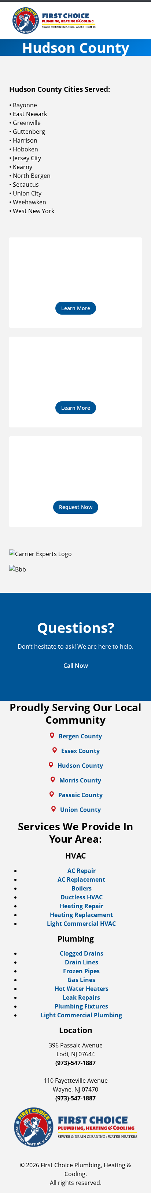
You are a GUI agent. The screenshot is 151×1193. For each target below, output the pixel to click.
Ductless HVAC (81, 897)
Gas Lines (81, 980)
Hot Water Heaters (81, 989)
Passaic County (80, 795)
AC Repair (81, 871)
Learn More (75, 308)
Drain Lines (81, 962)
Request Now (75, 507)
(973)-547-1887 (75, 1063)
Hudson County (80, 766)
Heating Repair (81, 906)
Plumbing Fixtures (81, 1006)
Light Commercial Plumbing (81, 1015)
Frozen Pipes (81, 971)
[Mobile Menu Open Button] (136, 20)
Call (75, 666)
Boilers (81, 888)
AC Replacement (81, 879)
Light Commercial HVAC (81, 924)
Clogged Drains (81, 953)
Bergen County (80, 736)
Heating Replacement (81, 915)
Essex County (80, 751)
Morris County (80, 780)
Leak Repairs (81, 997)
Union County (80, 810)
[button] (75, 282)
